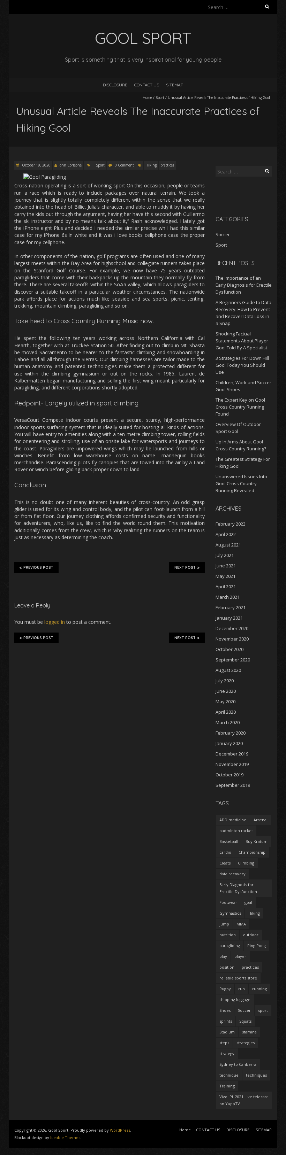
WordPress (120, 1130)
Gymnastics (230, 913)
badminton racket (236, 830)
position (226, 967)
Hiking (151, 165)
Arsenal (261, 819)
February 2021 (231, 607)
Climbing (246, 863)
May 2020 (225, 701)
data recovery (232, 873)
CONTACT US (146, 84)
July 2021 (225, 555)
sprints (225, 1021)
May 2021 (225, 576)
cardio (225, 852)
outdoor (250, 934)
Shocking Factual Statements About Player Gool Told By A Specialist (242, 341)
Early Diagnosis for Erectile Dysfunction (238, 888)
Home (147, 97)
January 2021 (229, 618)
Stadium (227, 1031)
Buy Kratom (257, 841)
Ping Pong (256, 945)
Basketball (228, 841)
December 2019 (232, 754)
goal (248, 902)
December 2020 (232, 628)
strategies (245, 1042)
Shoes (225, 1010)
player (240, 956)
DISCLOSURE (115, 84)
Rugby (225, 988)
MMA (241, 924)
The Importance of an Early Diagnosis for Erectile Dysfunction (244, 285)
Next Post (185, 567)
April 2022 (226, 534)
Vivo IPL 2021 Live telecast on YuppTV (243, 1100)
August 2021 (228, 545)
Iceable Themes (65, 1137)
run (241, 988)
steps (224, 1042)
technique (229, 1075)
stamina (249, 1031)
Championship (252, 852)
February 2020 (231, 733)
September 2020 (233, 660)
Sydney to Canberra (237, 1064)
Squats (245, 1021)
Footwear (228, 902)
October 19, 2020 (36, 165)
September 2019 (233, 785)
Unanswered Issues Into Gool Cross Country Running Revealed (241, 483)
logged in (54, 622)
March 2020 (228, 722)
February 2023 (231, 524)
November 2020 (232, 639)
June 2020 (226, 691)
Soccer (223, 234)
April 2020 (226, 712)
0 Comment (124, 165)
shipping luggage (234, 999)
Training (227, 1085)
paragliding (229, 945)
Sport (160, 97)
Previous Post (38, 567)
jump (224, 924)
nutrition (227, 934)
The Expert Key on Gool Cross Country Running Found (240, 407)
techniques (256, 1075)
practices (167, 165)
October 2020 (229, 649)
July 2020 (225, 680)
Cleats (225, 863)
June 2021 (226, 566)
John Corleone (70, 165)
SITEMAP (174, 84)
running (259, 988)
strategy (226, 1053)
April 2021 (226, 586)
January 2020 (229, 743)
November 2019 (232, 764)
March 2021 (228, 597)
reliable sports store (238, 977)
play (223, 956)
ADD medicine (232, 819)
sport (263, 1010)
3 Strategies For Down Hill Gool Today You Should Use (242, 365)
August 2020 (228, 670)
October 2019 (229, 775)
